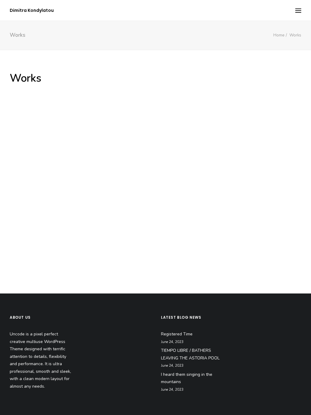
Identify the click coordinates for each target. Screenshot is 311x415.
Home (278, 35)
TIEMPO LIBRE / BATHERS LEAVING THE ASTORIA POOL (190, 354)
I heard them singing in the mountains (186, 378)
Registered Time (177, 334)
